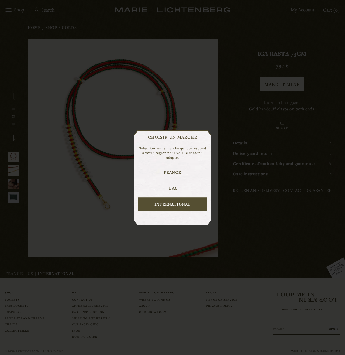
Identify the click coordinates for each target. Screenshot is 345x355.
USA (172, 188)
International (172, 204)
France (172, 172)
